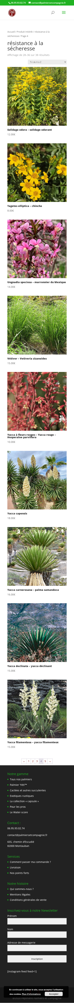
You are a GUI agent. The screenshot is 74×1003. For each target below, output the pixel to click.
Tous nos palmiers (21, 779)
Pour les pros (18, 806)
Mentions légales (20, 894)
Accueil (11, 31)
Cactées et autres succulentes (28, 790)
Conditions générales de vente (28, 900)
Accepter (54, 994)
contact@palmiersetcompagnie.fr (27, 835)
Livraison (15, 867)
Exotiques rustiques (22, 796)
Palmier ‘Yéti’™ (18, 784)
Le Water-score (19, 812)
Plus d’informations (31, 994)
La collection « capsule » (24, 801)
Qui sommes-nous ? (22, 889)
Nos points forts (19, 873)
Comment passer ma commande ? (30, 862)
